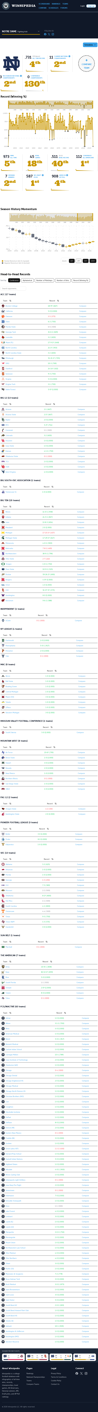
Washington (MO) (12, 1336)
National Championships (36, 1377)
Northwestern (11, 553)
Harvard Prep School (13, 1154)
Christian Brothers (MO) (15, 1096)
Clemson (9, 316)
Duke (8, 321)
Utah (7, 467)
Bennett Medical (12, 1044)
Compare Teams (33, 1384)
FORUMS (64, 8)
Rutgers (9, 579)
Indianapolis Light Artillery (15, 1180)
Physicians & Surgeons (14, 1274)
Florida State (11, 327)
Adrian (8, 1018)
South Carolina (11, 906)
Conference (14, 280)
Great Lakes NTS (12, 1148)
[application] (49, 126)
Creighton (9, 1107)
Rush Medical (11, 1284)
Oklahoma (9, 895)
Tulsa (8, 998)
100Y (93, 261)
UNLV (8, 789)
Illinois (8, 512)
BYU (7, 425)
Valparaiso (10, 844)
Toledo (8, 702)
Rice (7, 977)
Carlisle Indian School (14, 1049)
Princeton (9, 651)
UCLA (8, 585)
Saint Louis (10, 1295)
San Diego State (12, 784)
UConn (8, 620)
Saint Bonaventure (13, 1289)
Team (5, 301)
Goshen (8, 1143)
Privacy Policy (56, 1373)
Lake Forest (10, 1211)
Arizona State (11, 414)
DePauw (9, 1122)
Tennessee (10, 911)
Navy (7, 972)
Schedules (88, 45)
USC (7, 590)
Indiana (8, 517)
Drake (8, 839)
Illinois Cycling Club (13, 1175)
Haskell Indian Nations (14, 1159)
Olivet (8, 1263)
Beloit (8, 1039)
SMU (7, 363)
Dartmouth (10, 640)
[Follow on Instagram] (53, 34)
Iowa (7, 522)
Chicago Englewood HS (14, 1081)
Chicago (9, 1070)
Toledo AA (9, 1321)
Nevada (8, 768)
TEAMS (65, 4)
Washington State (12, 814)
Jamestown (10, 1190)
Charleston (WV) (12, 1065)
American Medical (12, 1034)
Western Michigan (12, 712)
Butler (8, 834)
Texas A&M (10, 922)
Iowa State (10, 446)
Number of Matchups (44, 280)
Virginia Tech (10, 384)
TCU (7, 461)
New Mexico (10, 773)
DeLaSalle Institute (13, 1112)
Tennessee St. (11, 492)
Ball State (9, 681)
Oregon (8, 564)
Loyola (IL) (9, 1222)
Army (7, 967)
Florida (8, 875)
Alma (7, 1028)
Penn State (10, 569)
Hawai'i (8, 763)
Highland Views (11, 1164)
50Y (85, 261)
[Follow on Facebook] (45, 34)
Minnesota (10, 543)
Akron (8, 676)
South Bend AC (11, 1305)
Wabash (9, 1326)
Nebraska (9, 548)
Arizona (8, 409)
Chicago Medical (12, 1086)
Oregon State (11, 809)
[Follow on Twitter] (49, 34)
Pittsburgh (10, 358)
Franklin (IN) (10, 1138)
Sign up (91, 6)
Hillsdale (9, 1169)
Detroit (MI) (10, 1128)
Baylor (8, 420)
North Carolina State (13, 353)
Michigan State (11, 538)
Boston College (11, 306)
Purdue (8, 574)
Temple (8, 988)
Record (52, 301)
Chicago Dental (11, 1075)
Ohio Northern (11, 1258)
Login (82, 6)
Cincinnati (9, 430)
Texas (8, 916)
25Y (78, 261)
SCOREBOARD (44, 4)
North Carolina (11, 348)
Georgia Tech (11, 332)
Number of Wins (63, 280)
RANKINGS (56, 4)
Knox (7, 1206)
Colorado (9, 435)
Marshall (9, 947)
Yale (7, 656)
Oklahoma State (12, 456)
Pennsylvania (10, 645)
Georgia (9, 880)
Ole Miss (9, 901)
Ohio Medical (11, 1253)
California (9, 311)
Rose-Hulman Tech (13, 1279)
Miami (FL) (9, 342)
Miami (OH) (10, 697)
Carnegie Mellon (12, 1054)
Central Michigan (12, 692)
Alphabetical (27, 280)
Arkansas (9, 869)
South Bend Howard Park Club (17, 1310)
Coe (7, 1101)
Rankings (30, 1373)
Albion (8, 1023)
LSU (7, 885)
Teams (29, 1380)
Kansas (8, 451)
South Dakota (11, 732)
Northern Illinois (12, 778)
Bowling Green (11, 686)
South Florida (11, 982)
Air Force (9, 752)
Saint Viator (10, 1300)
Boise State (10, 757)
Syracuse (9, 374)
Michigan (9, 533)
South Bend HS (11, 1315)
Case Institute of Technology (17, 1060)
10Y (71, 261)
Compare (82, 306)
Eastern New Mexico (13, 1133)
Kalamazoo (10, 1195)
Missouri (9, 890)
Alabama (9, 864)
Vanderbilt (10, 927)
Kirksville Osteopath (13, 1201)
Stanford (9, 368)
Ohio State (10, 559)
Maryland (9, 527)
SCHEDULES (53, 8)
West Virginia (11, 472)
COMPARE (43, 8)
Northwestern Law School (15, 1248)
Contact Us (55, 1384)
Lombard (9, 1216)
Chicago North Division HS (16, 1091)
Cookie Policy (56, 1380)
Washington (10, 595)
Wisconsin (9, 600)
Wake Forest (10, 389)
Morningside (10, 1237)
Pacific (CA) (10, 1269)
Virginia (8, 379)
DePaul (8, 1117)
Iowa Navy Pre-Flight (13, 1185)
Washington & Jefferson (15, 1331)
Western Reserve (12, 1342)
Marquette (10, 1232)
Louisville (9, 337)
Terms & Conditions (58, 1377)
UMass (8, 707)
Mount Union (10, 1242)
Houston (9, 440)
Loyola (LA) (10, 1227)
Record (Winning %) (80, 280)
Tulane (8, 993)
